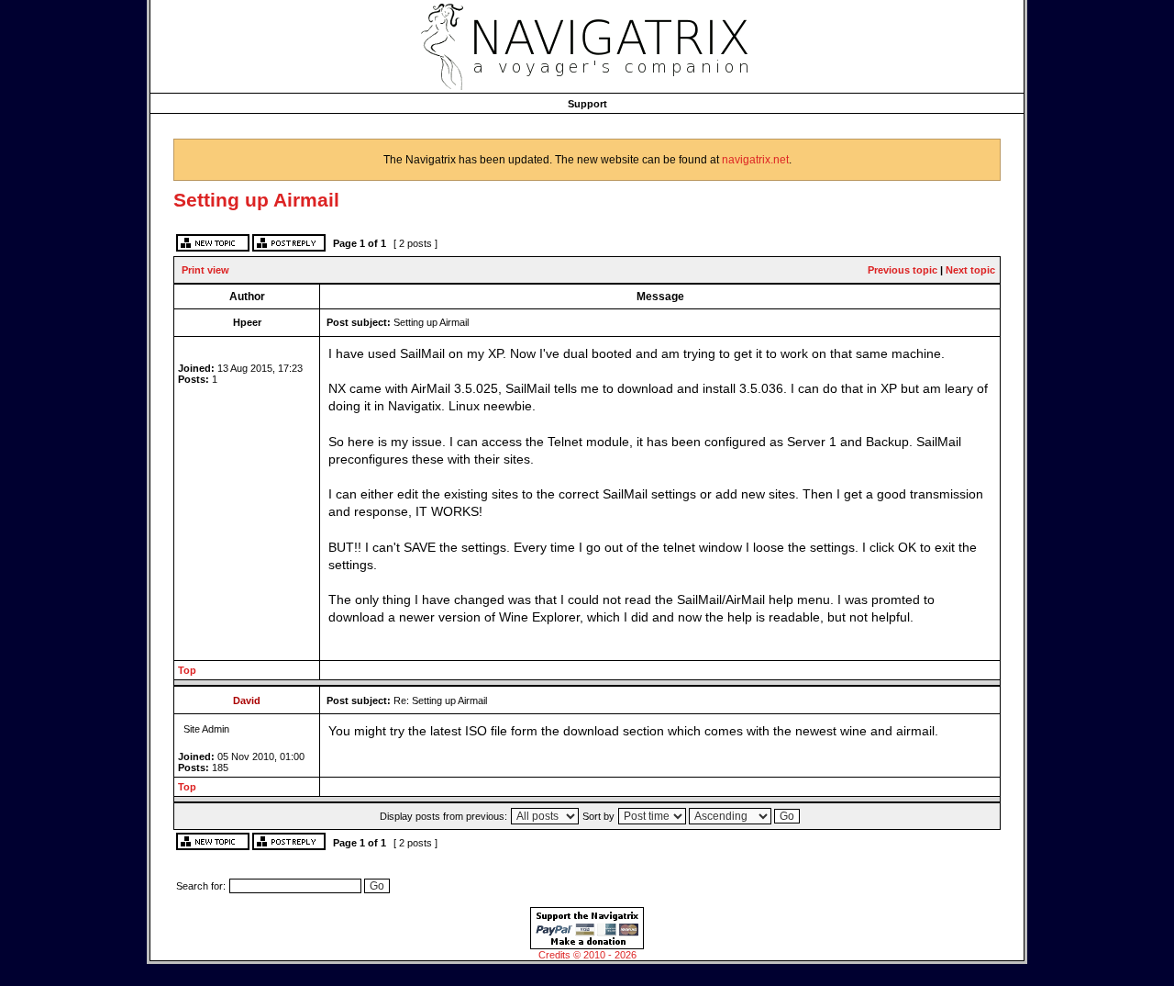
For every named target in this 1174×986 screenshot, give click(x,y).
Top (187, 670)
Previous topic (902, 269)
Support (587, 103)
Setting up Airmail (256, 199)
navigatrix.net (755, 159)
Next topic (970, 269)
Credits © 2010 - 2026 (587, 954)
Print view (205, 269)
